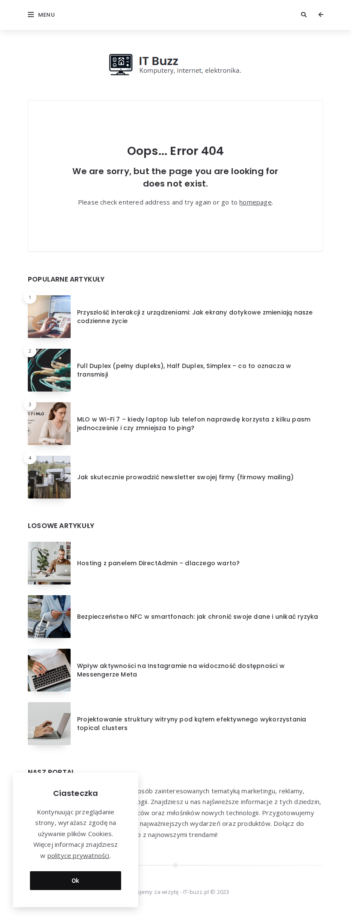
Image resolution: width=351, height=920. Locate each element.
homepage (255, 202)
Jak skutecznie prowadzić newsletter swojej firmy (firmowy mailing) (185, 477)
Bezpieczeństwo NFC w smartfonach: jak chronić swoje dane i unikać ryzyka (197, 616)
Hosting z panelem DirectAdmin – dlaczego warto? (158, 563)
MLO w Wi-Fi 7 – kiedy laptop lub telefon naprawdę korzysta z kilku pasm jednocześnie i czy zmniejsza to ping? (193, 423)
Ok (75, 880)
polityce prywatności (79, 855)
